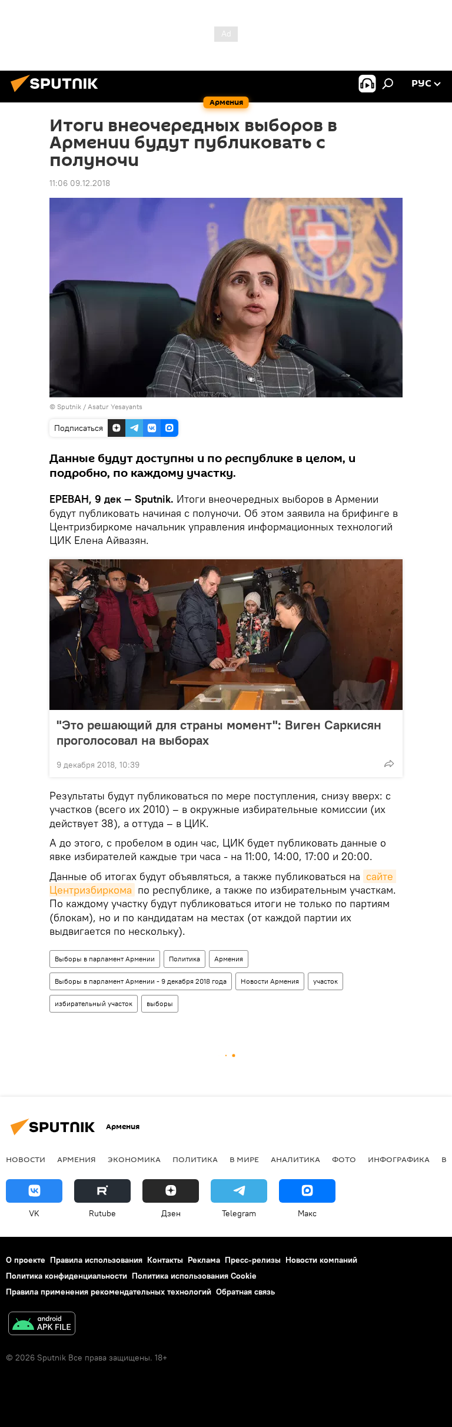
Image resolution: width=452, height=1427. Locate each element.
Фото (344, 1159)
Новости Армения (270, 981)
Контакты (165, 1260)
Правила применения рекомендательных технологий (108, 1291)
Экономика (134, 1159)
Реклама (204, 1260)
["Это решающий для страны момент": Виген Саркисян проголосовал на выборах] (226, 634)
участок (325, 981)
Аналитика (295, 1159)
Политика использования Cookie (194, 1275)
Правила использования (96, 1260)
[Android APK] (42, 1325)
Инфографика (399, 1159)
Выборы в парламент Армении (105, 958)
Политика (184, 958)
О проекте (25, 1260)
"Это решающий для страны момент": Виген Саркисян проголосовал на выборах (218, 732)
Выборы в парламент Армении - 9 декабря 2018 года (141, 981)
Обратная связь (245, 1291)
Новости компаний (321, 1260)
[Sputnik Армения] (57, 93)
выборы (160, 1003)
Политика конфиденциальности (66, 1275)
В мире (244, 1159)
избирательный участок (93, 1003)
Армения (228, 958)
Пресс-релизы (253, 1260)
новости (25, 1159)
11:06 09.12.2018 (79, 183)
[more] (389, 763)
